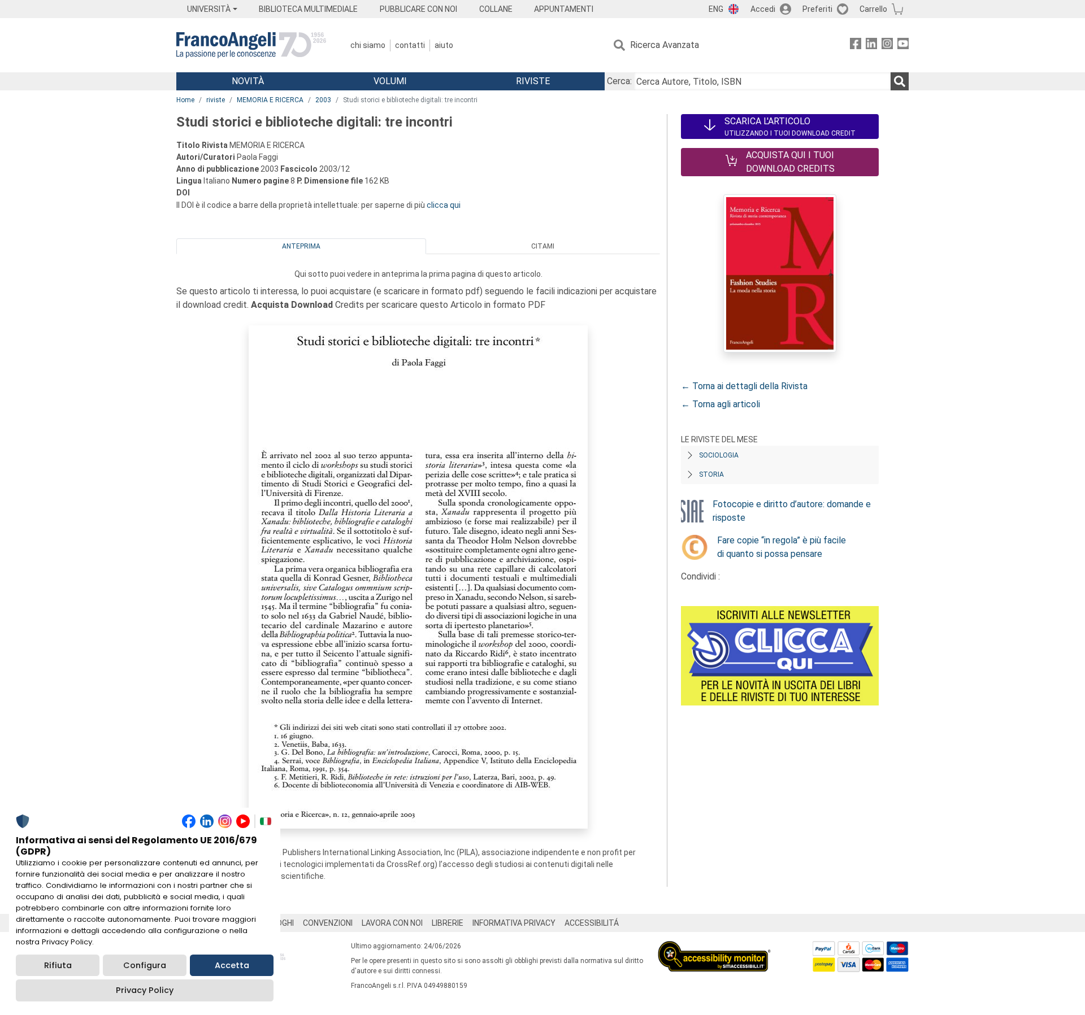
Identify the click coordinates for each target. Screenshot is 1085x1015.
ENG (716, 9)
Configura (144, 965)
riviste (215, 100)
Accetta (232, 965)
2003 (323, 100)
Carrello (873, 9)
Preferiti (817, 9)
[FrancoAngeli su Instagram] (887, 45)
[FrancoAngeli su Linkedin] (871, 45)
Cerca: (619, 81)
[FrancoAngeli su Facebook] (855, 45)
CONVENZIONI (328, 922)
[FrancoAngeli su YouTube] (903, 45)
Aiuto (444, 45)
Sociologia (719, 455)
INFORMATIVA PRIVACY (513, 922)
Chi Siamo (367, 45)
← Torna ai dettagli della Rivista (744, 386)
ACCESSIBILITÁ (592, 922)
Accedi (762, 9)
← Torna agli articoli (720, 404)
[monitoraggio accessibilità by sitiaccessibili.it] (714, 947)
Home (185, 100)
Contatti (410, 45)
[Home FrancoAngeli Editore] (251, 45)
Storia (711, 474)
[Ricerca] (900, 81)
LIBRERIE (447, 922)
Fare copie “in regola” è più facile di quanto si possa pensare (781, 547)
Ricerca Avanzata (664, 45)
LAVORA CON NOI (392, 922)
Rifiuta (58, 965)
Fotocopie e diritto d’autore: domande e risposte (792, 511)
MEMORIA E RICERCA (270, 100)
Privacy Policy (144, 990)
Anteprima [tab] (301, 246)
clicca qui (444, 205)
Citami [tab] (542, 246)
